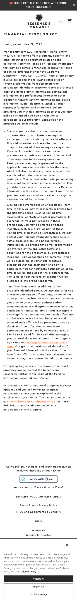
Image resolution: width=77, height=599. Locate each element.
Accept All (38, 579)
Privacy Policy (28, 572)
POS (20, 512)
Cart (66, 22)
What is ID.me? (53, 487)
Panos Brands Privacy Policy (38, 505)
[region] (38, 568)
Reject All (38, 587)
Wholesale (38, 530)
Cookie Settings (38, 594)
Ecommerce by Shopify (45, 512)
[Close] (67, 545)
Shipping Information (38, 535)
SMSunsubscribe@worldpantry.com (30, 401)
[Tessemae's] (39, 21)
